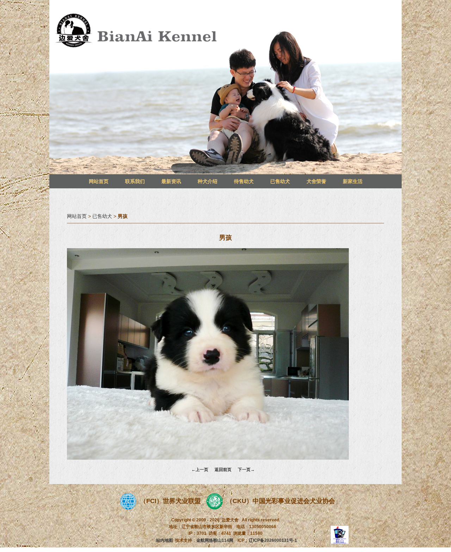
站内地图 (164, 540)
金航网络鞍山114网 (214, 540)
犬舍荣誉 (316, 181)
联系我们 (135, 181)
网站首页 (99, 181)
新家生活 (353, 181)
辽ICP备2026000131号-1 (273, 540)
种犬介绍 (207, 181)
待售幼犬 (244, 181)
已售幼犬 (280, 181)
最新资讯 (171, 181)
